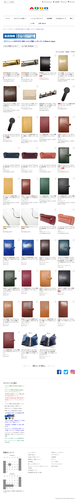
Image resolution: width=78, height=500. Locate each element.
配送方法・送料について (34, 459)
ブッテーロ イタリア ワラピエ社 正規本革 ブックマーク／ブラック (11, 136)
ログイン (64, 1)
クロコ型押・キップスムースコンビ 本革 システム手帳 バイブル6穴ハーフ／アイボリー (66, 74)
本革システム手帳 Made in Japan (13, 410)
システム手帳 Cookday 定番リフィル (14, 403)
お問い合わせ (42, 23)
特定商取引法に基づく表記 (35, 472)
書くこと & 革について (34, 464)
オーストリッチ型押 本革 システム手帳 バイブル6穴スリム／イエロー (11, 197)
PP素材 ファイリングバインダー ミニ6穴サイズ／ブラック (47, 73)
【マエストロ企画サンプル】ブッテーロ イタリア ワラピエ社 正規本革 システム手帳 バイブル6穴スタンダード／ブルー (66, 260)
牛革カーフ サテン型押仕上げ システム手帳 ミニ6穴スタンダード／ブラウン (29, 320)
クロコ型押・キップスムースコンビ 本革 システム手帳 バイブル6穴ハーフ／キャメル (11, 320)
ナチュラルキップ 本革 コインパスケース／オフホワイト (29, 104)
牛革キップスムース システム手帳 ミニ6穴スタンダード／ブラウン (66, 136)
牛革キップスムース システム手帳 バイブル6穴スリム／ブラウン (66, 320)
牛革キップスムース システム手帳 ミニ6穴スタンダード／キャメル (48, 290)
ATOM (56, 466)
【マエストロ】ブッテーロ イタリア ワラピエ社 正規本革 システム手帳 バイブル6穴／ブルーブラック (48, 352)
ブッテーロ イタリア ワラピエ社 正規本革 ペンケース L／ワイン (29, 167)
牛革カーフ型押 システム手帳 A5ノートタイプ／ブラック (66, 289)
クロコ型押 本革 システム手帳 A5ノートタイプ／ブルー (29, 259)
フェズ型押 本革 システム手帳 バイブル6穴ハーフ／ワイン (29, 289)
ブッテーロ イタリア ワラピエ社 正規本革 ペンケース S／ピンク (66, 228)
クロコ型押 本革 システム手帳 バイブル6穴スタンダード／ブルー (11, 259)
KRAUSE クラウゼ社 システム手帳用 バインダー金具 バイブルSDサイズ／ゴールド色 (11, 75)
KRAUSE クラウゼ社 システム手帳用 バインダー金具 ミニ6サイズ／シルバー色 (47, 105)
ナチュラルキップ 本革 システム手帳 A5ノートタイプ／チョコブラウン (11, 105)
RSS (52, 466)
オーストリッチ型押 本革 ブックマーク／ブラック (66, 104)
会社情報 (49, 18)
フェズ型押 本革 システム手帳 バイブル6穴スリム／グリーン (47, 196)
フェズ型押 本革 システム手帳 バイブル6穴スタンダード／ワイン (11, 351)
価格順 (67, 51)
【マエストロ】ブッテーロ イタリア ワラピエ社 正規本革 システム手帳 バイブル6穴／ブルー (29, 352)
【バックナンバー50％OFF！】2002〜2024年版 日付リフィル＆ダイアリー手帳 (15, 434)
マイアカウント (48, 1)
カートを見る (54, 461)
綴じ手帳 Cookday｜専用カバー (13, 406)
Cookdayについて (61, 18)
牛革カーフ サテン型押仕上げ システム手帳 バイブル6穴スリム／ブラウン (29, 197)
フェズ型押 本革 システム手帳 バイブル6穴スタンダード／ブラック (66, 197)
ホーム (8, 18)
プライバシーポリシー (57, 464)
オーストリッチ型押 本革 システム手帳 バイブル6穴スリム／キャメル (48, 320)
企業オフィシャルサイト (57, 452)
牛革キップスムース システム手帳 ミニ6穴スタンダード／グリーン (66, 167)
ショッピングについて (37, 18)
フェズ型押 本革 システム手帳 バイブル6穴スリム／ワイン (47, 135)
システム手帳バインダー (10, 46)
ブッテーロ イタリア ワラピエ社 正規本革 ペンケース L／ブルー (11, 167)
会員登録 (57, 1)
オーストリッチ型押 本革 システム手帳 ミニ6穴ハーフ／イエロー (29, 136)
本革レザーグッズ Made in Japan (13, 408)
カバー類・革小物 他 (27, 46)
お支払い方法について (33, 457)
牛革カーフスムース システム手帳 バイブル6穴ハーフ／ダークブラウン (48, 259)
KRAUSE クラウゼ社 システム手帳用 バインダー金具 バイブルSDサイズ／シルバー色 (29, 75)
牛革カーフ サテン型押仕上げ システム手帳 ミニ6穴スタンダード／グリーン (11, 290)
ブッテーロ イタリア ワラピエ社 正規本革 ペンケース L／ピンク (47, 167)
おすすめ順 (61, 51)
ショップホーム (32, 452)
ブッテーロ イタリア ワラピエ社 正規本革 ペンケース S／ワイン (47, 228)
